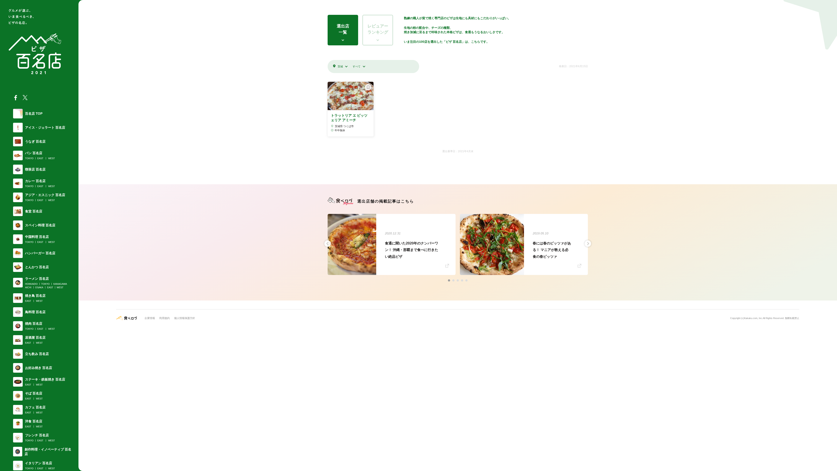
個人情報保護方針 (184, 318)
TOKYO (29, 158)
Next (588, 243)
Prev (327, 243)
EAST (40, 158)
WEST (51, 158)
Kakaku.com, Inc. (753, 318)
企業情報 (150, 318)
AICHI (28, 287)
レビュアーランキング (377, 29)
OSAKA (39, 287)
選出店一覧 (343, 29)
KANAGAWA (60, 284)
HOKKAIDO (31, 284)
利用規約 (164, 318)
